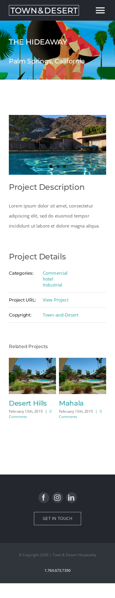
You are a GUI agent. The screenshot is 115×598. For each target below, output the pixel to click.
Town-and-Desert (60, 315)
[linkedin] (71, 497)
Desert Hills (28, 403)
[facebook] (43, 497)
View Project (55, 300)
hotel (48, 279)
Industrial (53, 285)
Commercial (55, 273)
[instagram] (57, 497)
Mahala (71, 403)
